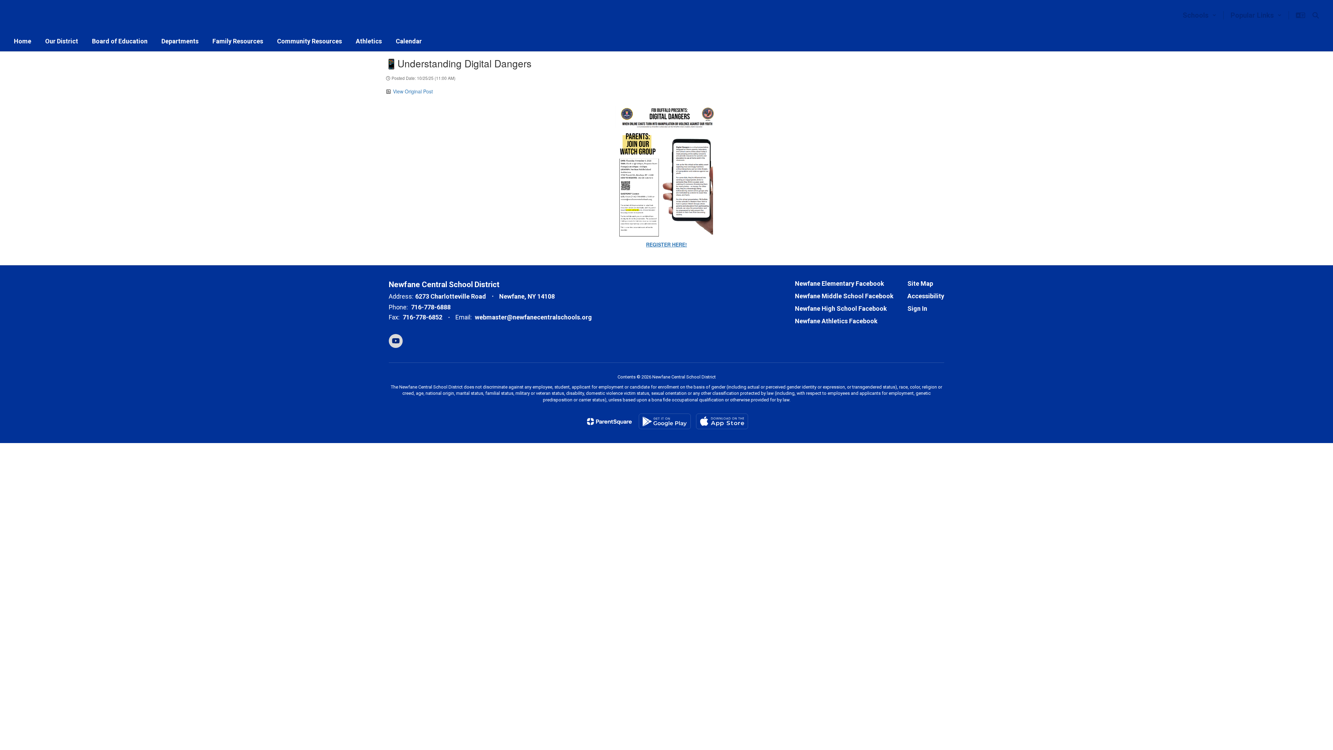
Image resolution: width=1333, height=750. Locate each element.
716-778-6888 (431, 307)
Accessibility (925, 296)
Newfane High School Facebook (841, 308)
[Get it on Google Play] (665, 421)
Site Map (920, 283)
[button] (1199, 15)
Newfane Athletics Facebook (836, 321)
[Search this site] (1315, 15)
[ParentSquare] (609, 421)
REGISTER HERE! (666, 244)
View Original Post (413, 91)
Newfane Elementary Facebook (839, 283)
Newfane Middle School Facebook (844, 296)
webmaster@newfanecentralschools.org (533, 317)
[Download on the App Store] (722, 421)
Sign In (917, 308)
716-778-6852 (422, 317)
